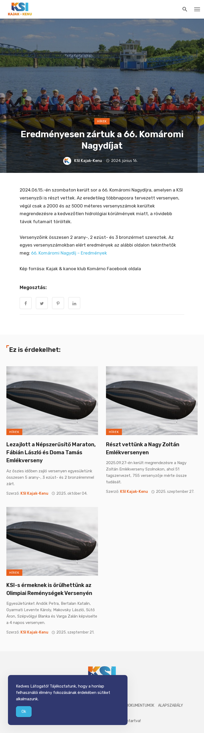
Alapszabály (170, 705)
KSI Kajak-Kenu (88, 161)
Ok (24, 711)
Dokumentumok (140, 705)
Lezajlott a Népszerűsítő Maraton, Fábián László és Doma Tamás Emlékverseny (51, 452)
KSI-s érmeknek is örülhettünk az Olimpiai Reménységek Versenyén (49, 589)
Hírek (102, 121)
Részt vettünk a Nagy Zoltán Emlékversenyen (142, 448)
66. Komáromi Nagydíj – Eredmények (69, 253)
